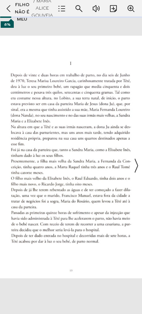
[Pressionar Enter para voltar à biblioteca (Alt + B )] (6, 8)
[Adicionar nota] (113, 8)
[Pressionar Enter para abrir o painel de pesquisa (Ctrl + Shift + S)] (79, 8)
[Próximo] (136, 165)
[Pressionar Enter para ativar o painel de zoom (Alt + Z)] (131, 8)
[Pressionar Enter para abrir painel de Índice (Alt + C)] (61, 8)
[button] (71, 165)
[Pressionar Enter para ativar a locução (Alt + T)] (96, 8)
